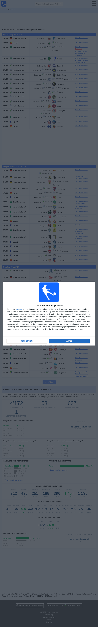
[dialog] (49, 314)
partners (19, 309)
